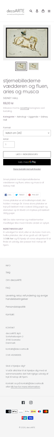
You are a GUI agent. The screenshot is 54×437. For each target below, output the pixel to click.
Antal (5, 139)
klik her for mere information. (25, 386)
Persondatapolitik (15, 306)
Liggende (33, 116)
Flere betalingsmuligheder (27, 169)
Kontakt (10, 314)
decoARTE (30, 427)
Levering (24, 107)
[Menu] (49, 11)
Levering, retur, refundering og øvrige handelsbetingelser (27, 297)
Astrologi (21, 116)
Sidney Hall (10, 98)
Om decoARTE (14, 280)
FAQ (8, 287)
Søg (8, 272)
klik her (9, 238)
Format (7, 127)
